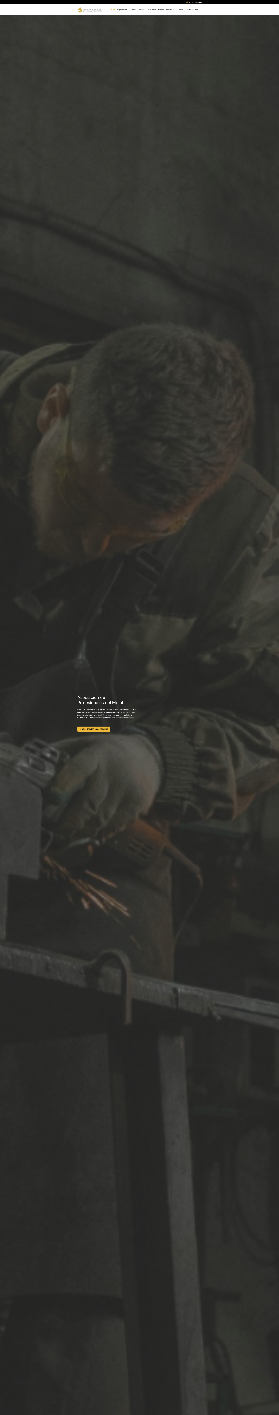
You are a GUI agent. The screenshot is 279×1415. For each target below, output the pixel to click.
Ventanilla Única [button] (192, 10)
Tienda (133, 10)
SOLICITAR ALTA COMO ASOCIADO (94, 729)
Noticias (161, 10)
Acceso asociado (195, 2)
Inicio (113, 10)
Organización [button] (122, 10)
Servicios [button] (141, 10)
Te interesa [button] (170, 10)
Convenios (152, 10)
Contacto (181, 10)
